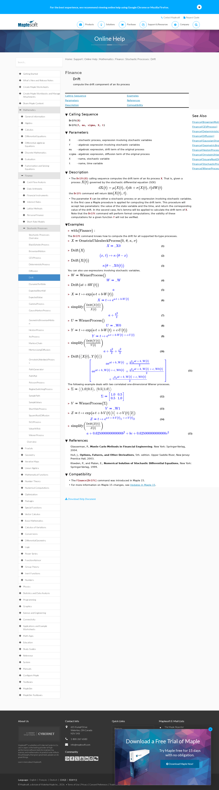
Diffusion (33, 271)
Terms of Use (73, 784)
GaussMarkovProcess (40, 310)
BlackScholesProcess (39, 244)
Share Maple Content (33, 103)
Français (43, 780)
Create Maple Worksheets (36, 87)
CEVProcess (35, 257)
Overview (31, 441)
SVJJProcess (35, 422)
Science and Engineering (34, 612)
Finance (29, 175)
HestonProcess (36, 330)
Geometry (30, 455)
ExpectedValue (36, 297)
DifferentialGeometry (35, 540)
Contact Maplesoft (172, 17)
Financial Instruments (37, 195)
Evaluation (30, 159)
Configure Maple (31, 675)
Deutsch (53, 780)
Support (78, 59)
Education (28, 642)
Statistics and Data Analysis (36, 593)
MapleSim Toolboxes (32, 695)
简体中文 (73, 780)
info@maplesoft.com (80, 744)
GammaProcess (36, 303)
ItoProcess (34, 336)
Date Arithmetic (34, 188)
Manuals (27, 668)
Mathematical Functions (36, 474)
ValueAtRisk (35, 428)
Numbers (29, 580)
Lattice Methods (34, 208)
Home (68, 59)
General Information (35, 116)
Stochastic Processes (37, 228)
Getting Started (30, 73)
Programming (29, 599)
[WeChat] (96, 758)
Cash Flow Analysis (36, 182)
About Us (23, 721)
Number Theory (33, 481)
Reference (28, 655)
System (26, 662)
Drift (31, 277)
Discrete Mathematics (35, 152)
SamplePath (34, 395)
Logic (27, 547)
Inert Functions (32, 573)
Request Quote (192, 17)
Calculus (29, 129)
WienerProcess (36, 435)
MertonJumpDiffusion (39, 349)
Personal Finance (35, 215)
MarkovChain (35, 343)
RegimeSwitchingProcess (41, 389)
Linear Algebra (32, 468)
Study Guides (29, 649)
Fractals (29, 448)
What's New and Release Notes (38, 80)
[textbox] (85, 182)
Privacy (84, 784)
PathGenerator (36, 369)
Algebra (28, 123)
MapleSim (27, 688)
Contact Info (72, 721)
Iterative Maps (32, 461)
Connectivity (29, 619)
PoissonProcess (37, 382)
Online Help (90, 59)
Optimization (31, 494)
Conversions (31, 533)
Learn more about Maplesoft (29, 762)
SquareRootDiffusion (39, 415)
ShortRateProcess (38, 408)
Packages (29, 501)
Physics (26, 586)
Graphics (27, 606)
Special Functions (33, 507)
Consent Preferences (98, 784)
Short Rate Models (36, 221)
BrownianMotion (37, 251)
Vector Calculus (32, 514)
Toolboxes (28, 682)
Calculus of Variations (35, 527)
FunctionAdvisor (33, 560)
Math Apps (28, 635)
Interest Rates (34, 202)
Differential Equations (35, 136)
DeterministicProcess (39, 264)
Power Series (31, 553)
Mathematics (29, 110)
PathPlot (33, 376)
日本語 (63, 780)
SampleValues (35, 402)
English (33, 780)
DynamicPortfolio (37, 284)
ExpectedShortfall (37, 290)
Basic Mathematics (34, 520)
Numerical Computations (37, 487)
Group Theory (32, 566)
